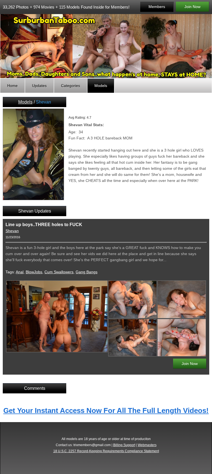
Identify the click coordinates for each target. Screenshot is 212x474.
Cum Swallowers (58, 272)
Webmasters (147, 445)
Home (12, 85)
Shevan (12, 231)
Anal (19, 272)
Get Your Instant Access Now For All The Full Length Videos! (106, 410)
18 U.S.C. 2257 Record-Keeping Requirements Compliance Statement (106, 451)
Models (100, 85)
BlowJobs (34, 272)
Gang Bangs (86, 272)
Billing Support (124, 445)
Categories (70, 85)
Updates (39, 85)
